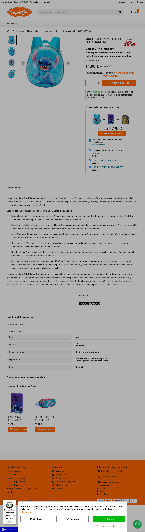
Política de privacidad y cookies (111, 526)
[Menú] (14, 502)
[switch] (9, 521)
